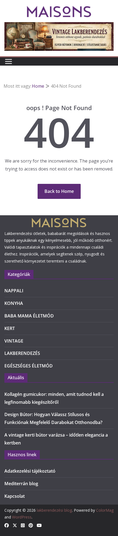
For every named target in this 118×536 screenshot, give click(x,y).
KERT (9, 328)
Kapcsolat (14, 496)
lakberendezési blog (54, 510)
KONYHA (13, 303)
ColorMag (105, 510)
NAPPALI (13, 291)
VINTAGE (13, 341)
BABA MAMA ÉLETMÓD (29, 316)
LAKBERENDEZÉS (22, 353)
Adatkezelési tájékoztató (29, 471)
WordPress (22, 517)
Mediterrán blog (21, 484)
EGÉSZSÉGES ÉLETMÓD (28, 366)
